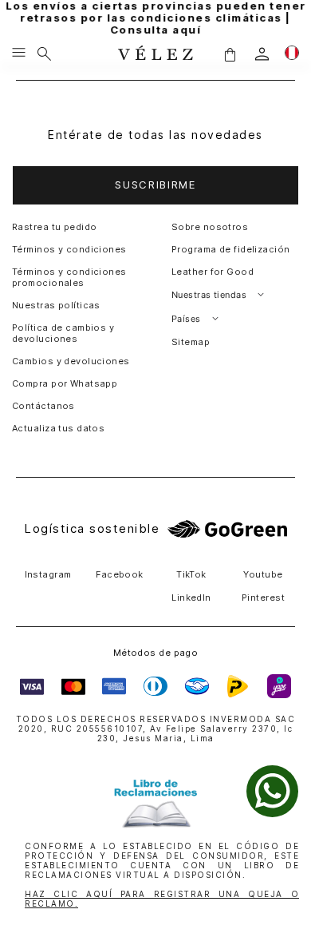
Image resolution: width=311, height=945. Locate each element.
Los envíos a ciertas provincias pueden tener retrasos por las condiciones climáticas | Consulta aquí (156, 18)
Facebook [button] (120, 574)
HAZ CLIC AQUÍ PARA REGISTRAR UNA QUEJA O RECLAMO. (162, 898)
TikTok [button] (191, 574)
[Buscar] (44, 54)
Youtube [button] (262, 574)
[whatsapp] (272, 791)
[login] (262, 54)
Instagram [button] (48, 574)
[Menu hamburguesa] (19, 54)
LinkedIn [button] (191, 597)
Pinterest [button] (263, 597)
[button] (229, 54)
